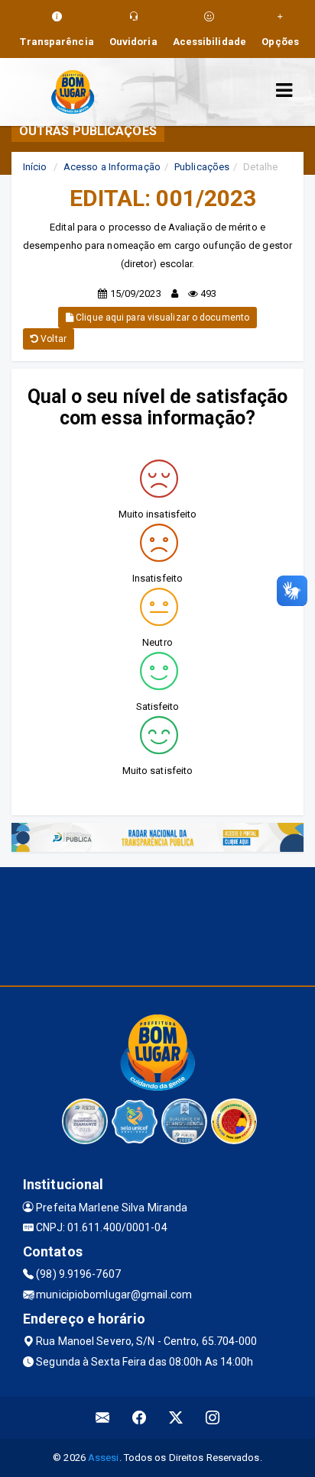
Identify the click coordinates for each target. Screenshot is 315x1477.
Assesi (103, 1457)
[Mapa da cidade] (157, 924)
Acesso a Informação (112, 167)
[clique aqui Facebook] (139, 1417)
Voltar (52, 339)
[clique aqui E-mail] (102, 1417)
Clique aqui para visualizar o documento (161, 317)
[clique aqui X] (176, 1417)
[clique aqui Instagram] (213, 1417)
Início (35, 167)
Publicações (201, 167)
